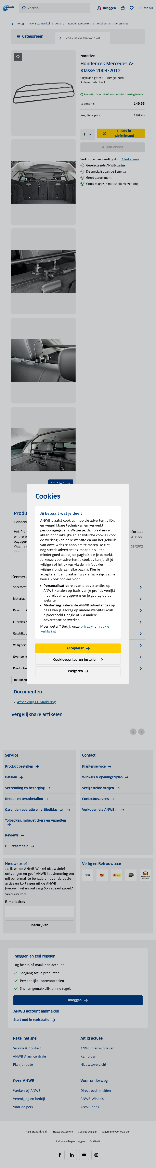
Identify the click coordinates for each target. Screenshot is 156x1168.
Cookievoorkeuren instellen (75, 660)
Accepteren (75, 648)
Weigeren (75, 671)
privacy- (87, 626)
